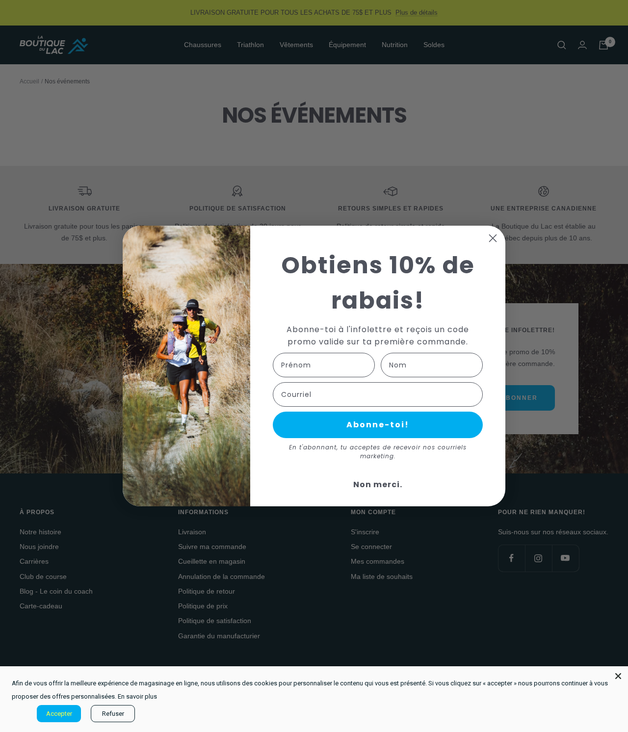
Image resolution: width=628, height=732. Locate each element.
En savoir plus (137, 696)
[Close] (618, 676)
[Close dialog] (492, 238)
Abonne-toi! (377, 424)
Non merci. (377, 484)
